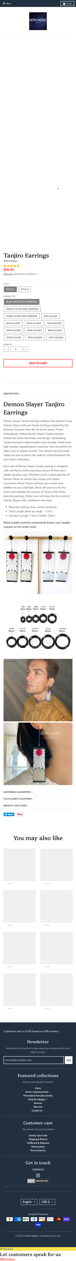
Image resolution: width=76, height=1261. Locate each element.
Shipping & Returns (38, 1139)
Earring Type (9, 296)
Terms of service (38, 1150)
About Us (38, 1106)
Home (38, 1088)
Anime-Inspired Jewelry (36, 1091)
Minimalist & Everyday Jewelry (38, 1095)
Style (6, 284)
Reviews (38, 1103)
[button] (12, 266)
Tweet (9, 814)
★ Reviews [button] (6, 1249)
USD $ (46, 1202)
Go (69, 1060)
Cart (69, 3)
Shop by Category (37, 1099)
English (27, 1202)
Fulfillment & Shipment (18, 798)
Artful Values (10, 260)
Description (11, 393)
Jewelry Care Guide (15, 805)
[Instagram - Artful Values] (38, 1175)
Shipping (8, 274)
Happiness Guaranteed (17, 792)
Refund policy (38, 1146)
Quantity (8, 344)
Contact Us (37, 1110)
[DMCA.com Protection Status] (38, 1182)
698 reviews (7, 1259)
